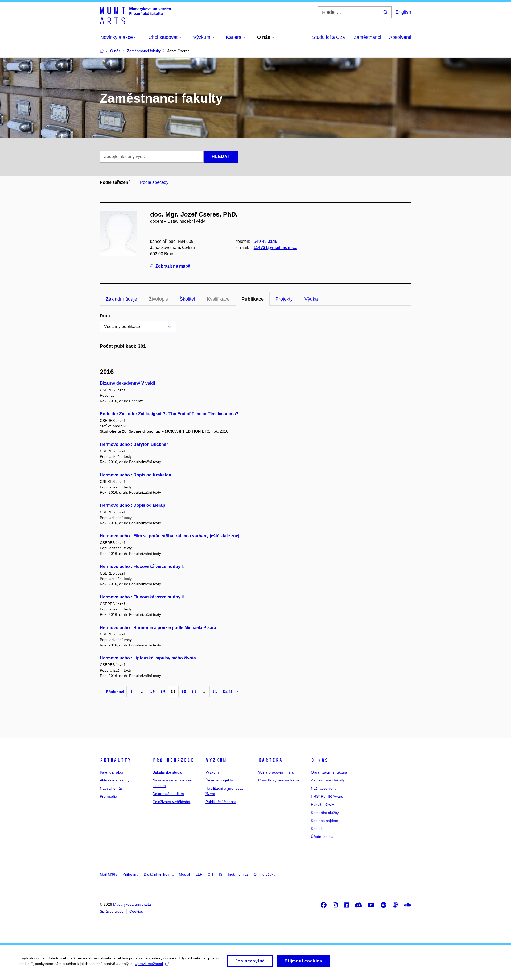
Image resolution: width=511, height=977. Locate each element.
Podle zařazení (114, 182)
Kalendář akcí (111, 772)
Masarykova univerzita (132, 904)
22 (183, 691)
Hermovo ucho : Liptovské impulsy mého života (148, 658)
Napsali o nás (111, 788)
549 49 (265, 241)
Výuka (311, 299)
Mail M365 (108, 874)
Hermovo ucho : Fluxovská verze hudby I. (142, 566)
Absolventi (400, 37)
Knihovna (130, 874)
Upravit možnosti (149, 964)
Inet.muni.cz (238, 874)
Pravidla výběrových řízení (280, 780)
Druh (105, 316)
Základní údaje (121, 299)
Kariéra (270, 760)
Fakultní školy (322, 804)
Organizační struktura (329, 772)
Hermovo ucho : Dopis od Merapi (133, 505)
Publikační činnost (220, 802)
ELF (198, 874)
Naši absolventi (323, 788)
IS (220, 874)
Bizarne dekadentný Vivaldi (127, 383)
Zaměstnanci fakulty (328, 780)
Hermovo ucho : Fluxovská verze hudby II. (142, 597)
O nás (319, 760)
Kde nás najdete (324, 820)
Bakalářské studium (169, 772)
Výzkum (215, 760)
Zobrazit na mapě (172, 266)
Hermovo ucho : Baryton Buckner (134, 444)
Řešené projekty (219, 780)
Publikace (252, 299)
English (403, 12)
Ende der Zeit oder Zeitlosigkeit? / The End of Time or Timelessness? (169, 413)
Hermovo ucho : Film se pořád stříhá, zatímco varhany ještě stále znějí (170, 536)
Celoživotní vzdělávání (171, 802)
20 (163, 691)
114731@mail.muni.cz (275, 247)
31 (214, 691)
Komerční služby (325, 812)
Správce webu (112, 911)
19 (152, 691)
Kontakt (317, 828)
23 (194, 691)
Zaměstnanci (367, 37)
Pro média (108, 796)
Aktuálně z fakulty (114, 780)
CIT (211, 874)
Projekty (284, 299)
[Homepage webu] (135, 15)
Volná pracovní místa (276, 772)
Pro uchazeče (173, 760)
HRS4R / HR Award (327, 796)
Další (227, 691)
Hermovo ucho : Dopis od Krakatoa (135, 475)
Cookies (136, 911)
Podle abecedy (154, 182)
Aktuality (115, 760)
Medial (184, 874)
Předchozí (115, 691)
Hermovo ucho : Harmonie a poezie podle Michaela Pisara (158, 627)
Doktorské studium (168, 794)
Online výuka (264, 874)
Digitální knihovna (159, 874)
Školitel (187, 299)
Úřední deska (322, 836)
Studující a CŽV (329, 37)
